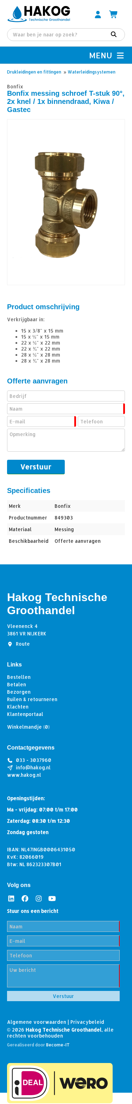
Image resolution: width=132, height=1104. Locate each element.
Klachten (18, 707)
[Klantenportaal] (97, 14)
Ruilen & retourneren (32, 699)
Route (23, 644)
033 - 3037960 (33, 760)
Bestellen (19, 677)
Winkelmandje (28, 727)
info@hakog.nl (33, 767)
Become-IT (58, 1044)
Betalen (16, 684)
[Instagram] (38, 898)
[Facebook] (25, 898)
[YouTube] (52, 898)
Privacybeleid (87, 1022)
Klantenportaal (25, 714)
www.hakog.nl (24, 775)
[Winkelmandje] (113, 14)
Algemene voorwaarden (36, 1022)
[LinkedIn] (11, 898)
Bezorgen (19, 692)
